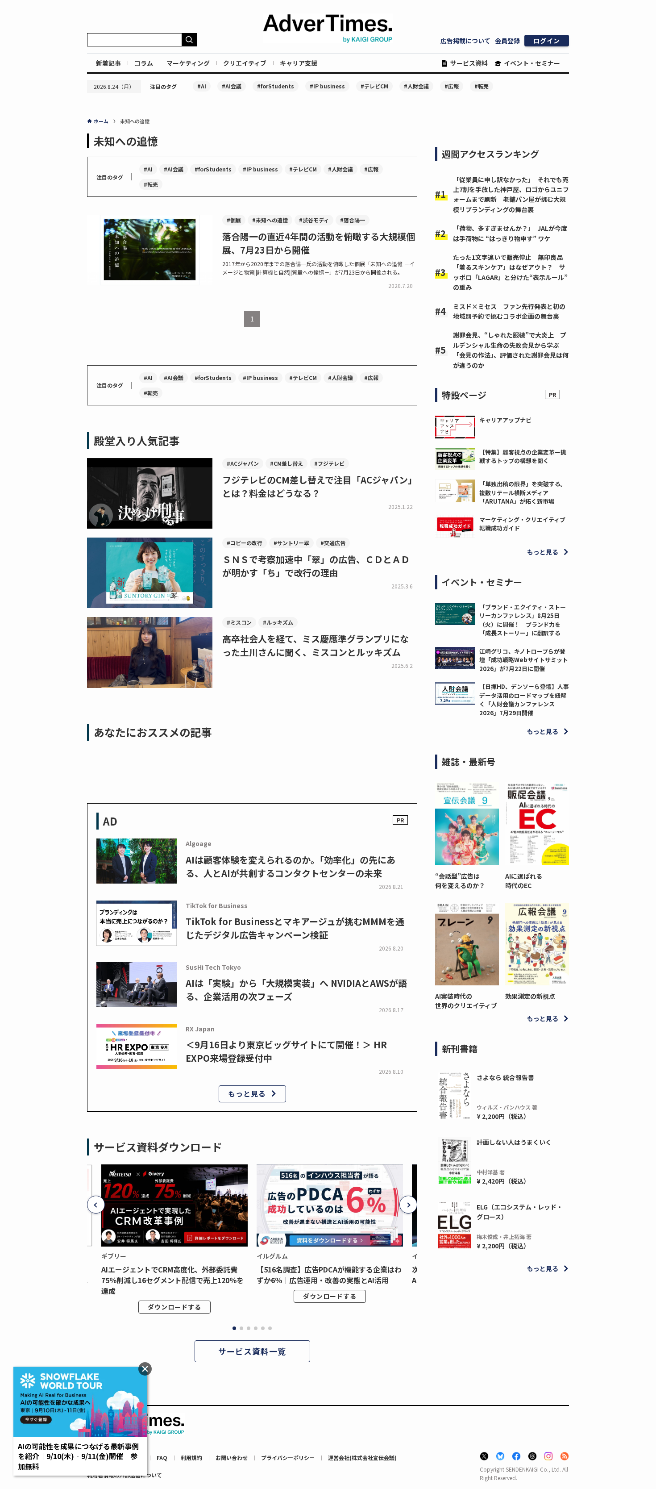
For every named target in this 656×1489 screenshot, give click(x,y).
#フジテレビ (329, 463)
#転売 (481, 86)
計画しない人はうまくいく (514, 1142)
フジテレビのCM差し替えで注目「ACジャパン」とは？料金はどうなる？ (319, 486)
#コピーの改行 (244, 542)
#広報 (451, 86)
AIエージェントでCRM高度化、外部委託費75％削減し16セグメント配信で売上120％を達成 (172, 1280)
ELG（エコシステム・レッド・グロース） (520, 1211)
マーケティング (188, 62)
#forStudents (275, 86)
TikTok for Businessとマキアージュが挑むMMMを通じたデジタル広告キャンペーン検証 (295, 928)
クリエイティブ (244, 62)
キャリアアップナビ (505, 420)
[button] (96, 1205)
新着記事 (108, 62)
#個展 (234, 220)
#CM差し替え (286, 463)
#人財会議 (416, 86)
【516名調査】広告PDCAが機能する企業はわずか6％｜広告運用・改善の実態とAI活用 (329, 1274)
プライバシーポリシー (288, 1457)
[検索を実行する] (189, 39)
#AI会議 (231, 86)
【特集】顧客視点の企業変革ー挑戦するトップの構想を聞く (522, 456)
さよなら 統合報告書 (505, 1077)
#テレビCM (374, 86)
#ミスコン (239, 622)
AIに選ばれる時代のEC (523, 881)
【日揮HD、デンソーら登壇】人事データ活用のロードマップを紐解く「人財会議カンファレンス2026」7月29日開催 (524, 699)
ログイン (546, 40)
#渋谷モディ (314, 220)
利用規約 (191, 1457)
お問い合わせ (232, 1457)
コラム (143, 62)
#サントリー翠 (291, 542)
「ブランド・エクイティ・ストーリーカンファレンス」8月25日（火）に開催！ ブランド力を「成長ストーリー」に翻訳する (522, 620)
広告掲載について (465, 40)
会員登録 (507, 40)
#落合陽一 (352, 220)
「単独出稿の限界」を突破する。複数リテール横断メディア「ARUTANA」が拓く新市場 (522, 492)
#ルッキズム (278, 622)
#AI (201, 86)
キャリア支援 (298, 62)
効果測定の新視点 (530, 996)
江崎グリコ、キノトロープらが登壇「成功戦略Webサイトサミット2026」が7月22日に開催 (523, 660)
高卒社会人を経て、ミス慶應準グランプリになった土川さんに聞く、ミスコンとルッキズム (315, 645)
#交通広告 (332, 542)
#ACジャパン (243, 463)
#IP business (327, 86)
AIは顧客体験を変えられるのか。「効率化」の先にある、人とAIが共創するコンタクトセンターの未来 (290, 866)
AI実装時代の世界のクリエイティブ (466, 1001)
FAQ (162, 1457)
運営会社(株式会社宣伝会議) (362, 1457)
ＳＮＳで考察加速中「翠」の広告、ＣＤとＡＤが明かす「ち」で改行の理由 (316, 566)
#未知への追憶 (270, 220)
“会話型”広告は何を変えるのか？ (460, 881)
